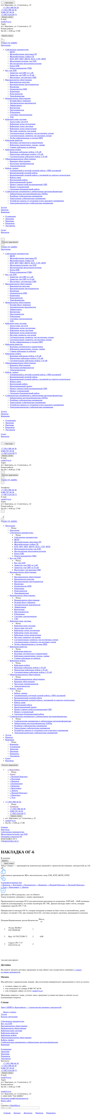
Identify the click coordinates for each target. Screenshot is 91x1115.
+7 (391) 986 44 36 (11, 7)
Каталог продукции (9, 1017)
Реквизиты (10, 223)
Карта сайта (6, 1101)
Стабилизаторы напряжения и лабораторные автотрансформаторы (29, 1042)
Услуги (4, 1014)
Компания (5, 1044)
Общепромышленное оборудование (16, 1037)
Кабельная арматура (9, 1033)
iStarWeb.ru (15, 1105)
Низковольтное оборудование (13, 1028)
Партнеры (9, 221)
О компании (10, 216)
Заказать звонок (7, 17)
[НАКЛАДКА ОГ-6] (10, 841)
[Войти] (2, 514)
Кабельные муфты (9, 1035)
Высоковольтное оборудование (14, 1026)
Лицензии (9, 219)
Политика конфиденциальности (14, 1098)
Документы (10, 226)
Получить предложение (10, 242)
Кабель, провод (7, 1040)
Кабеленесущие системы (11, 1030)
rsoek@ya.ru (6, 21)
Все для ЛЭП (6, 1023)
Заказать (5, 860)
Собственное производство (12, 1021)
